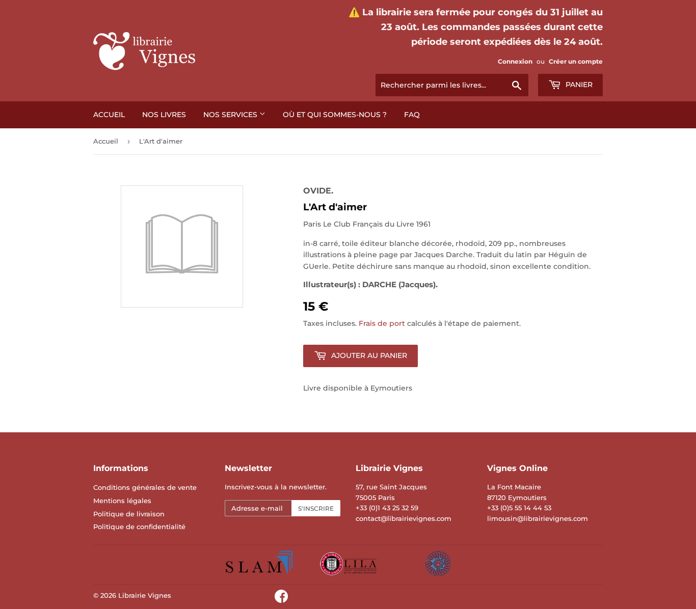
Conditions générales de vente (145, 487)
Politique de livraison (129, 514)
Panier (578, 84)
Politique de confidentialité (139, 526)
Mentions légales (122, 500)
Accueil (109, 114)
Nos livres (164, 114)
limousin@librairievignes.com (537, 518)
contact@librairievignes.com (403, 518)
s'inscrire (316, 508)
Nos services (231, 114)
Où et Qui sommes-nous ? (335, 114)
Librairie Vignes (144, 595)
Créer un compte (576, 61)
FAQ (412, 114)
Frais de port (382, 323)
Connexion (515, 61)
